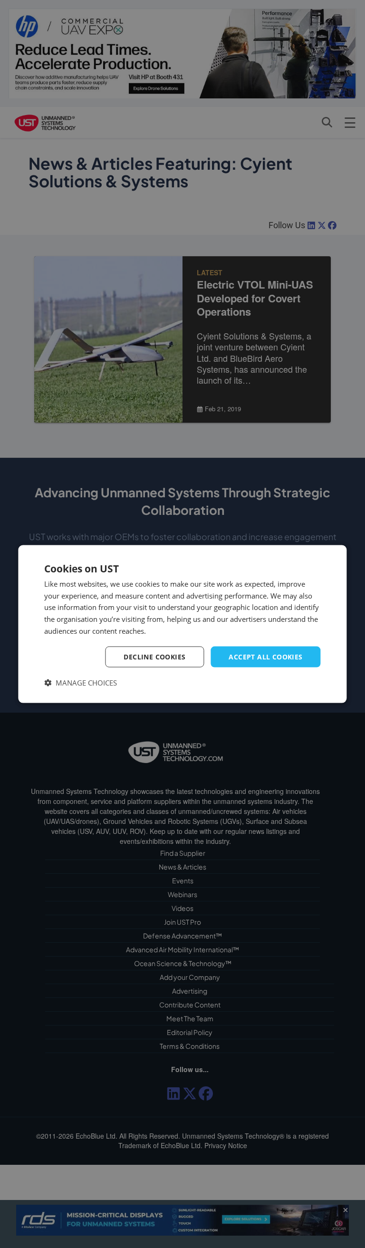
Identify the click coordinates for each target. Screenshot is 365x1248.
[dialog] (182, 624)
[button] (80, 683)
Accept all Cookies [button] (265, 656)
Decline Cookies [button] (154, 656)
